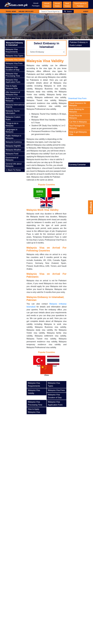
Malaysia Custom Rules (13, 118)
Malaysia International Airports (15, 106)
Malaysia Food (12, 154)
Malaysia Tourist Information (12, 112)
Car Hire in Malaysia (78, 122)
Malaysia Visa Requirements (12, 50)
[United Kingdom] (46, 204)
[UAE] (53, 195)
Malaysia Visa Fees (14, 63)
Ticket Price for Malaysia (75, 117)
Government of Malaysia (12, 159)
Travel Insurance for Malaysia (77, 104)
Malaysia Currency (14, 142)
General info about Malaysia (13, 165)
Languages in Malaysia (11, 130)
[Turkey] (39, 363)
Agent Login (85, 13)
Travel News (11, 11)
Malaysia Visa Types (14, 56)
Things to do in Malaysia (12, 124)
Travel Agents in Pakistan (80, 4)
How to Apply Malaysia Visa (12, 87)
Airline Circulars (26, 11)
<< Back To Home (13, 170)
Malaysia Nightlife (13, 146)
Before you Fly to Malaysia (13, 99)
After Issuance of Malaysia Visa (13, 93)
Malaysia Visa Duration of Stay (12, 68)
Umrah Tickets (47, 4)
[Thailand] (53, 363)
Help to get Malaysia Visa (78, 133)
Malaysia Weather (13, 150)
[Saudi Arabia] (39, 195)
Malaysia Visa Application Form (13, 81)
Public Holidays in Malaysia (13, 137)
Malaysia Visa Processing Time (13, 75)
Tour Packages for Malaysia (77, 127)
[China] (46, 372)
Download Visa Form (77, 98)
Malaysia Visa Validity (15, 59)
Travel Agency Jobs (14, 14)
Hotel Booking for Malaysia (76, 110)
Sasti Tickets (67, 4)
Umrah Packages (35, 4)
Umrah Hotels (57, 4)
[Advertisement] (22, 208)
